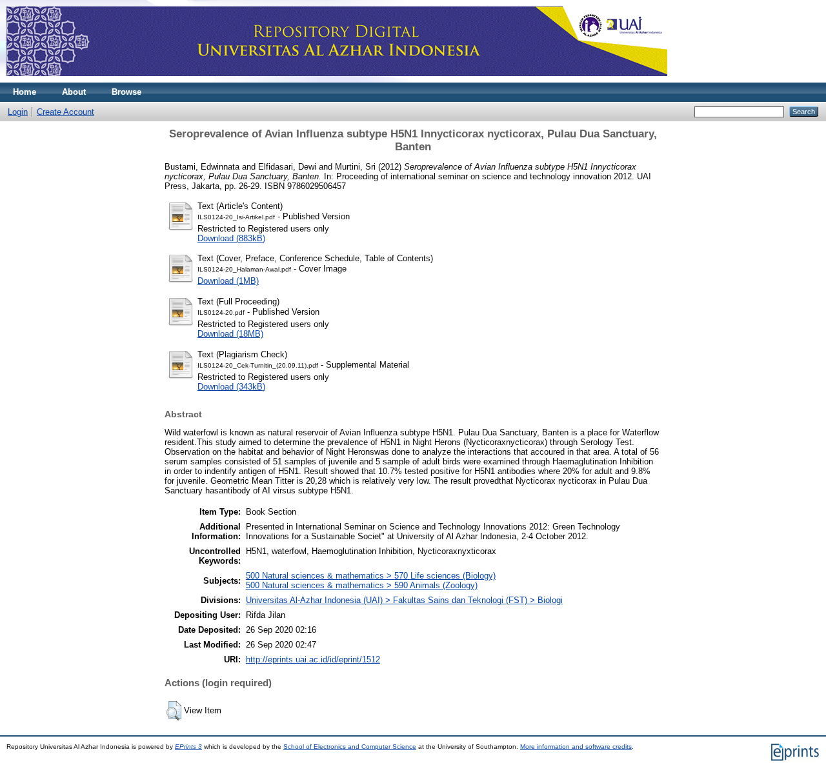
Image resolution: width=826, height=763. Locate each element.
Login (18, 112)
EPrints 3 (188, 746)
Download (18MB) (230, 334)
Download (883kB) (231, 238)
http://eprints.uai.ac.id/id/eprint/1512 (313, 659)
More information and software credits (576, 746)
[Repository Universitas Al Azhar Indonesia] (337, 79)
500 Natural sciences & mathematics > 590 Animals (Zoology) (362, 585)
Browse (126, 92)
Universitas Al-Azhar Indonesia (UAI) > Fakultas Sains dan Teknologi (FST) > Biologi (404, 600)
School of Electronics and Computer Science (349, 746)
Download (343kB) (231, 386)
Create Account (65, 112)
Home (24, 92)
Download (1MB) (228, 281)
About (74, 92)
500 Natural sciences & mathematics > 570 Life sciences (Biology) (371, 575)
